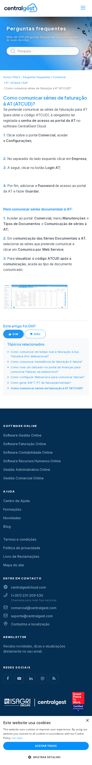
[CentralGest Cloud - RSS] (53, 678)
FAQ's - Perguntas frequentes (31, 77)
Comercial (59, 77)
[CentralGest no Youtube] (19, 678)
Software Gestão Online (22, 435)
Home (7, 77)
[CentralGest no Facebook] (7, 678)
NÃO (36, 334)
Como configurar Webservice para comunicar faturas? (48, 377)
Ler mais (17, 738)
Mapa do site (13, 565)
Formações (12, 509)
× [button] (87, 720)
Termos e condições (19, 539)
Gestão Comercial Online (23, 478)
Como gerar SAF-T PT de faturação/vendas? (41, 382)
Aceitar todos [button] (46, 746)
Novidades (12, 518)
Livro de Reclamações (21, 556)
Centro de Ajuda (16, 501)
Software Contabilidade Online (28, 452)
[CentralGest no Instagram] (42, 678)
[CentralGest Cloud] (20, 7)
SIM (15, 334)
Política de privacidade (21, 548)
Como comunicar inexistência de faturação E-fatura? (46, 361)
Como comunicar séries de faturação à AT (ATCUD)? (47, 388)
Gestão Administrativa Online (26, 469)
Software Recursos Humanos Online (32, 461)
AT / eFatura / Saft (16, 82)
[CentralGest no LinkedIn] (30, 678)
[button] (46, 757)
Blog (7, 526)
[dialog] (46, 740)
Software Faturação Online (24, 444)
